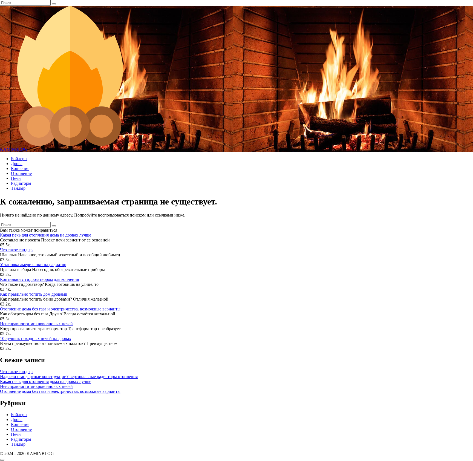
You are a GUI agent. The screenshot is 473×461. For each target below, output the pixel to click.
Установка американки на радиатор (33, 264)
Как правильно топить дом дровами (33, 294)
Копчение (20, 168)
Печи (16, 178)
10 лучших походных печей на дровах (35, 338)
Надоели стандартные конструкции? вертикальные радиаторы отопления (69, 376)
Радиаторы (21, 183)
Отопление (21, 173)
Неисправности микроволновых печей (36, 323)
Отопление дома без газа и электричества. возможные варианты (60, 309)
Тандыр (18, 188)
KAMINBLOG (13, 149)
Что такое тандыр (16, 249)
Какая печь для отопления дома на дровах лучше (45, 235)
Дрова (16, 163)
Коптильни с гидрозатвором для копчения (39, 279)
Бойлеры (19, 158)
